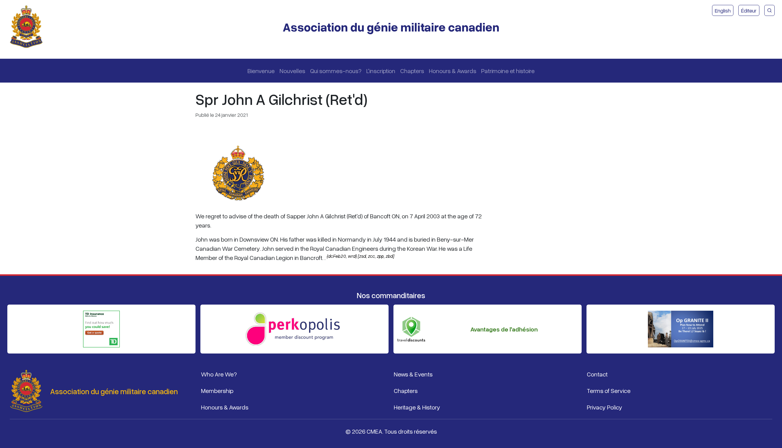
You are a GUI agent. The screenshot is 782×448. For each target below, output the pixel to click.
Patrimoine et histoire (508, 70)
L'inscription (380, 70)
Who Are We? (219, 374)
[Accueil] (28, 27)
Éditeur (749, 10)
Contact (597, 374)
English (723, 10)
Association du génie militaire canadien (391, 26)
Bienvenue (261, 70)
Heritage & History (417, 407)
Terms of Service (608, 390)
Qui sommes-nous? (335, 70)
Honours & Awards (452, 70)
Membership (217, 390)
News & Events (413, 374)
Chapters (412, 70)
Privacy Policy (604, 407)
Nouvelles (292, 70)
